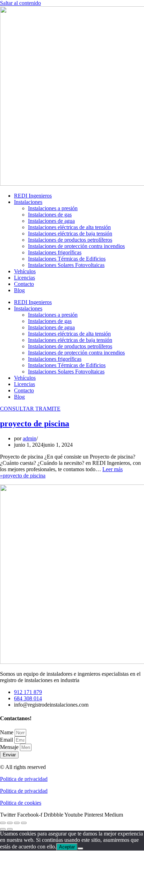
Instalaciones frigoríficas (54, 252)
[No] (80, 848)
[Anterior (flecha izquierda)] (3, 829)
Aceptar (67, 847)
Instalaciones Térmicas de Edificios (67, 259)
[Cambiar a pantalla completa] (10, 823)
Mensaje (10, 747)
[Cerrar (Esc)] (24, 823)
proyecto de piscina (34, 423)
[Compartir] (17, 823)
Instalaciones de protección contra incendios (76, 246)
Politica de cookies (20, 803)
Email (7, 740)
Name (7, 732)
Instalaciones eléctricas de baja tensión (70, 233)
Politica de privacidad (24, 779)
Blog (19, 290)
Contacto (24, 284)
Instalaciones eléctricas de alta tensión (69, 227)
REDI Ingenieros (33, 196)
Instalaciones (28, 202)
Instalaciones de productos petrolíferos (70, 240)
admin (29, 438)
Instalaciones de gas (50, 215)
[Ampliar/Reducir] (3, 823)
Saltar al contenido (20, 3)
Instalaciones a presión (53, 208)
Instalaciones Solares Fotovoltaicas (66, 265)
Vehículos (25, 271)
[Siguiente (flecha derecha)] (10, 829)
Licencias (24, 278)
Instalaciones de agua (51, 221)
